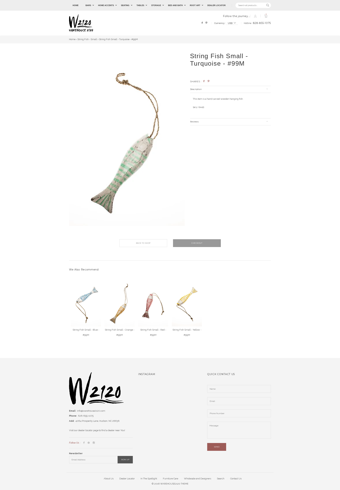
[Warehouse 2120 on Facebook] (83, 442)
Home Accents (106, 5)
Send (216, 447)
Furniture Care (170, 478)
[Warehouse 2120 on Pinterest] (89, 442)
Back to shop (143, 243)
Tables (140, 5)
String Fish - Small (87, 39)
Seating (125, 5)
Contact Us (236, 478)
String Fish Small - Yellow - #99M (186, 332)
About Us (109, 478)
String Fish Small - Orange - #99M (119, 332)
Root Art (195, 5)
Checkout (196, 243)
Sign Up (125, 459)
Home (75, 5)
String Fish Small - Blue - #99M (86, 332)
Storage (156, 5)
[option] (127, 139)
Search (220, 478)
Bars (88, 5)
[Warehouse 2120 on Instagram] (94, 442)
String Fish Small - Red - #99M (153, 332)
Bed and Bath (175, 5)
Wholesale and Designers (197, 478)
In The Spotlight (149, 478)
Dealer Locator (216, 5)
